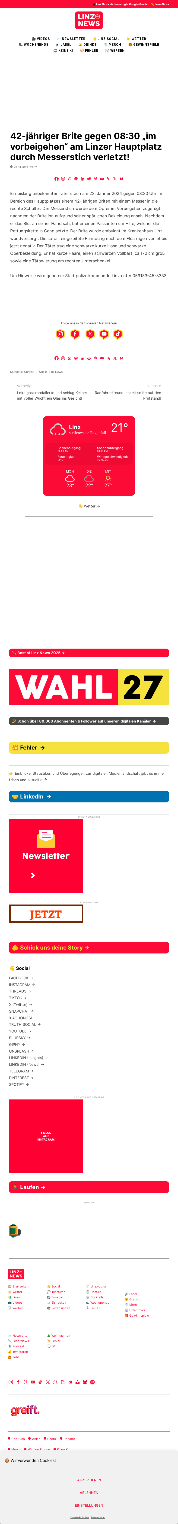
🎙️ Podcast (16, 1346)
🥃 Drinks (87, 44)
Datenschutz (98, 1517)
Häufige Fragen (39, 1449)
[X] (115, 179)
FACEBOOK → (21, 978)
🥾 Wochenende (33, 44)
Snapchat (55, 1382)
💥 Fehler (89, 50)
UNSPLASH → (21, 1051)
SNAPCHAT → (21, 1011)
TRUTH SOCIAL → (25, 1024)
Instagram (11, 1382)
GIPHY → (17, 1044)
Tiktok (40, 1382)
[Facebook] (56, 179)
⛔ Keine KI (63, 50)
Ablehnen (89, 1493)
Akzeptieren (89, 1480)
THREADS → (20, 991)
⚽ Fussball (55, 1297)
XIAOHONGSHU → (25, 1018)
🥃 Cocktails (94, 1297)
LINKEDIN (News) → (26, 1064)
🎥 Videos (41, 39)
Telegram (70, 1382)
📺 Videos (15, 1302)
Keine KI (62, 1449)
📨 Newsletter (71, 39)
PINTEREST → (21, 1077)
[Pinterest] (95, 179)
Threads (26, 1382)
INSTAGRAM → (22, 984)
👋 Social (53, 1286)
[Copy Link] (108, 179)
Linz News (56, 371)
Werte (36, 1439)
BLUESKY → (19, 1037)
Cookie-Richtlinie (79, 1517)
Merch (16, 1449)
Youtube (33, 1382)
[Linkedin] (82, 179)
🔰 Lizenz (15, 1297)
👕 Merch (112, 44)
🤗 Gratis (131, 1299)
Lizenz (52, 1439)
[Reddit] (89, 179)
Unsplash (77, 1382)
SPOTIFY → (19, 1084)
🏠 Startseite (17, 1286)
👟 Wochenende (97, 1302)
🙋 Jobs (13, 1357)
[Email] (102, 179)
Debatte (69, 1439)
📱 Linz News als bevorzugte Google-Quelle (120, 4)
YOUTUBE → (20, 1031)
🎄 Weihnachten (58, 1335)
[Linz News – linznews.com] (89, 19)
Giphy (63, 1382)
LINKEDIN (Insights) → (28, 1057)
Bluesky (85, 1382)
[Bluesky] (121, 179)
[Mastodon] (76, 179)
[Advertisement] (89, 91)
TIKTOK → (18, 998)
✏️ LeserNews (160, 4)
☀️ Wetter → (89, 506)
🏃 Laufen (93, 1308)
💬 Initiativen (56, 1292)
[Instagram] (63, 179)
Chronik (29, 371)
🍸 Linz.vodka (96, 1286)
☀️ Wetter (136, 39)
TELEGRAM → (21, 1071)
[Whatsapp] (69, 179)
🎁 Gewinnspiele (143, 44)
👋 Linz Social (106, 39)
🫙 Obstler (93, 1292)
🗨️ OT (51, 1346)
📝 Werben (16, 1308)
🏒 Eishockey (56, 1302)
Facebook (18, 1382)
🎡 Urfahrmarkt (136, 1310)
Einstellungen (89, 1505)
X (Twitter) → (20, 1004)
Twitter (48, 1382)
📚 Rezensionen (58, 1308)
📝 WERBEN (115, 50)
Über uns (18, 1439)
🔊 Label (63, 44)
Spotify (92, 1382)
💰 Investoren (18, 1352)
